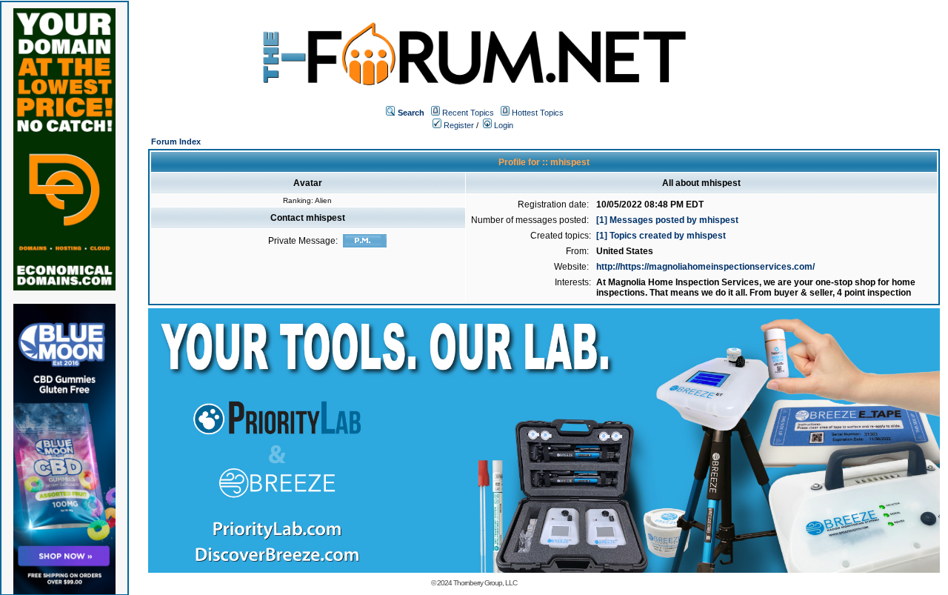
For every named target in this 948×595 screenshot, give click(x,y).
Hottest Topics (538, 112)
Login (502, 125)
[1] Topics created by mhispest (661, 235)
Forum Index (176, 141)
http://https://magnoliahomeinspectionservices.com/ (705, 267)
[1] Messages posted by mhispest (667, 220)
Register (457, 125)
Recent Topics (468, 112)
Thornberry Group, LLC (485, 583)
